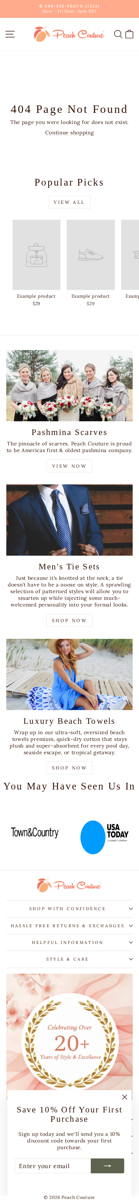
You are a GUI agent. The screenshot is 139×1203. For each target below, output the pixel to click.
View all (69, 202)
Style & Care (67, 959)
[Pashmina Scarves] (69, 385)
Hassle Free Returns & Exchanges (68, 925)
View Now (69, 466)
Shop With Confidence (67, 908)
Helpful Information (68, 942)
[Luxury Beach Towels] (69, 674)
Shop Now (69, 620)
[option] (34, 833)
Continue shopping (69, 132)
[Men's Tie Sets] (69, 520)
